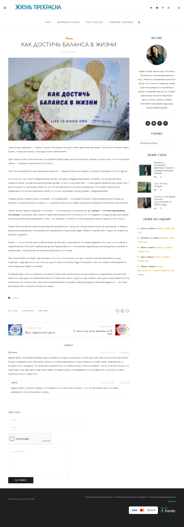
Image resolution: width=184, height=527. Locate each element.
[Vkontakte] (151, 8)
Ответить (124, 353)
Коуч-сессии (94, 22)
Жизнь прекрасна (38, 8)
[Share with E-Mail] (127, 311)
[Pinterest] (163, 8)
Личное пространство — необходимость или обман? (156, 270)
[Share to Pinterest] (122, 311)
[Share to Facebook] (117, 311)
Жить (69, 38)
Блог (48, 22)
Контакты (172, 501)
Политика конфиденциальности (162, 497)
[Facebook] (157, 8)
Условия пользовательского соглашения (131, 497)
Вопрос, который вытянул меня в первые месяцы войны (164, 168)
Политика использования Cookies (99, 497)
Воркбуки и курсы (68, 22)
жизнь (16, 298)
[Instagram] (168, 8)
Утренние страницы (121, 22)
